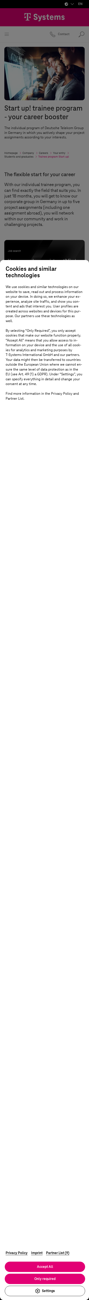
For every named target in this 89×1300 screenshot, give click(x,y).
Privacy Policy (17, 1253)
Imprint (37, 1253)
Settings (48, 1291)
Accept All (45, 1266)
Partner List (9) (57, 1253)
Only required (45, 1279)
